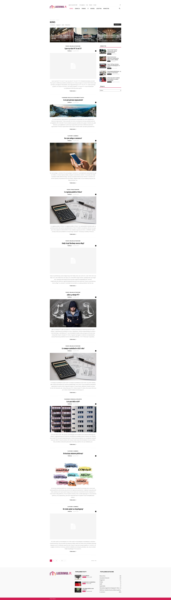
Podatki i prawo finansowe (73, 189)
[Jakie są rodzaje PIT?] (73, 313)
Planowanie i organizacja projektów (73, 399)
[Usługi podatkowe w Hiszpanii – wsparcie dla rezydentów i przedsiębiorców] (85, 35)
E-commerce (52, 24)
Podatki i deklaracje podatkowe (73, 46)
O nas (87, 4)
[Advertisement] (85, 15)
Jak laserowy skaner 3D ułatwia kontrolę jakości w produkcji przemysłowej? (113, 79)
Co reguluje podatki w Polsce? (73, 192)
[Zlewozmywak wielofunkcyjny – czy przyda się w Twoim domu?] (103, 73)
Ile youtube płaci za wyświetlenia (88, 582)
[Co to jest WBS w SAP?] (73, 419)
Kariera (92, 8)
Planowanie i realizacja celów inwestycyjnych (73, 97)
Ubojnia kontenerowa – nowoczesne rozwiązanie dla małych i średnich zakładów (113, 58)
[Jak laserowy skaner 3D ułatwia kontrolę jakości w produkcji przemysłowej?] (103, 79)
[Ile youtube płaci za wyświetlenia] (78, 583)
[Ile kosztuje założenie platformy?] (73, 472)
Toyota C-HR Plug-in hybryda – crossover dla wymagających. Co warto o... (113, 65)
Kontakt (95, 4)
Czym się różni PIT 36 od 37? (73, 48)
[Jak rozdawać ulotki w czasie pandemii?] (78, 590)
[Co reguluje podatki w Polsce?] (73, 210)
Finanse (84, 8)
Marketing (106, 8)
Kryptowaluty (102, 586)
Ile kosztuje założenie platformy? (73, 453)
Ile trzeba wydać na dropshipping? (73, 509)
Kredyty (101, 582)
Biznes (71, 8)
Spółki (63, 24)
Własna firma (67, 24)
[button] (119, 8)
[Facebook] (120, 5)
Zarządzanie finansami (104, 578)
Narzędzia (109, 74)
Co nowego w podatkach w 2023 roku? (73, 348)
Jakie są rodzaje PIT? (73, 295)
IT (88, 8)
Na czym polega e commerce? (73, 138)
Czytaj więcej (72, 90)
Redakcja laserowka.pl (55, 40)
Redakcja (70, 50)
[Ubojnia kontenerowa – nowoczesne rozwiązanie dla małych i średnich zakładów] (61, 35)
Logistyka (99, 8)
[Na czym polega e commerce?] (73, 157)
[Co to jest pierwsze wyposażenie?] (73, 110)
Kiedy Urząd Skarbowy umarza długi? (73, 243)
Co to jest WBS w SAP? (73, 401)
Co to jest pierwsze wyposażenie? (73, 100)
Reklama (90, 4)
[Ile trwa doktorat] (78, 577)
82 (62, 560)
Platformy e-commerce (73, 135)
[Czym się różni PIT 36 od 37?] (73, 66)
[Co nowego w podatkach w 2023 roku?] (73, 366)
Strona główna (82, 4)
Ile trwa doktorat (85, 575)
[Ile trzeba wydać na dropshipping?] (73, 526)
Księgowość (58, 24)
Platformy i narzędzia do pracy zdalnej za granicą (110, 590)
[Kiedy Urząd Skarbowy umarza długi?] (73, 261)
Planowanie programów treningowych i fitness (110, 588)
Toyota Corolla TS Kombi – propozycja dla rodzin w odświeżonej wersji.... (112, 51)
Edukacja (77, 8)
